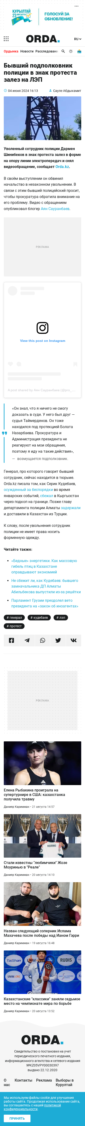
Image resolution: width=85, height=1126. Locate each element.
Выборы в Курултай (65, 1082)
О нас (7, 1082)
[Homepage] (43, 39)
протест (16, 626)
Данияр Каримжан (16, 806)
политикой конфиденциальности (32, 1107)
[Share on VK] (73, 640)
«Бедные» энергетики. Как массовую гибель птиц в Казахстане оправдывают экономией (44, 566)
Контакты (23, 1080)
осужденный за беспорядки (28, 489)
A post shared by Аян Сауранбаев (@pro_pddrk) (44, 390)
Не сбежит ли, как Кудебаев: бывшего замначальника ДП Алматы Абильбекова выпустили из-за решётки (46, 586)
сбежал (46, 496)
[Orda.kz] (42, 1047)
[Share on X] (58, 640)
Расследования (47, 51)
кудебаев (41, 617)
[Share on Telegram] (27, 640)
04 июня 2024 (18, 91)
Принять (17, 1118)
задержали (71, 508)
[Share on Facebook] (11, 640)
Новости (27, 51)
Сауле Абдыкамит (67, 91)
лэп (62, 617)
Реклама (44, 1080)
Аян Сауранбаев (55, 208)
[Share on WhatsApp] (42, 640)
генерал (16, 617)
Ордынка (11, 51)
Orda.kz (62, 166)
